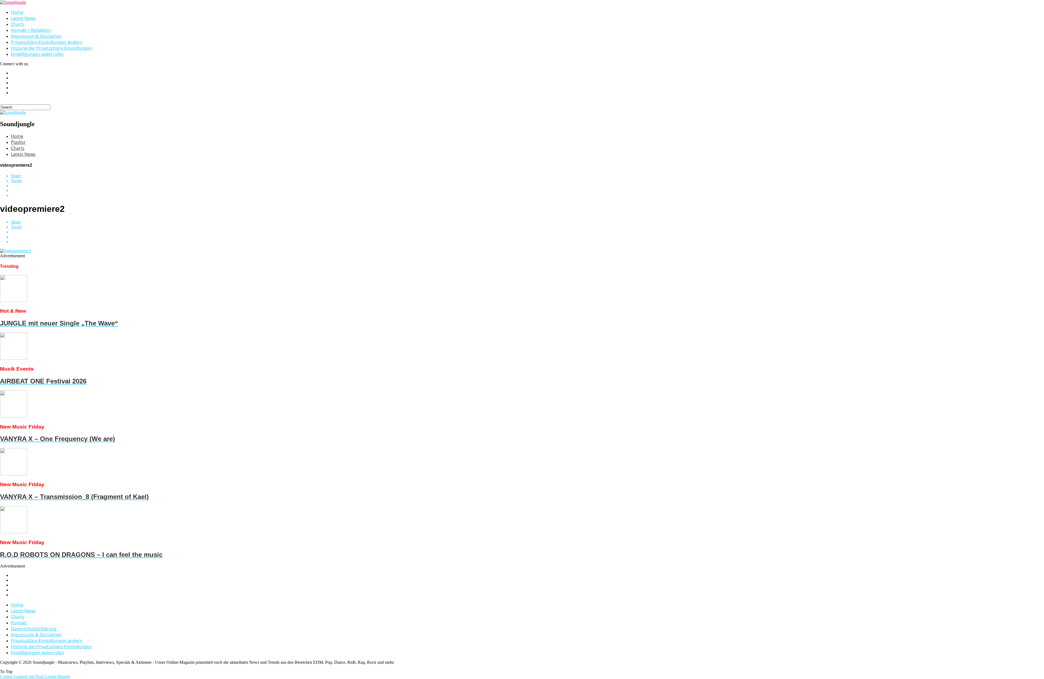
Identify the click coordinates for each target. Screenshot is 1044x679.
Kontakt (19, 623)
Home (17, 12)
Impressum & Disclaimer (36, 36)
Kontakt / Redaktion (31, 30)
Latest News (23, 18)
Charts (17, 24)
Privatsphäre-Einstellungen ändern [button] (46, 42)
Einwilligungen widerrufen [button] (37, 54)
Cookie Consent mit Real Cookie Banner (35, 676)
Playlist (18, 142)
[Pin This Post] (527, 190)
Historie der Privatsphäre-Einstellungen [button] (51, 48)
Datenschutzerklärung (34, 629)
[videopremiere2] (15, 251)
